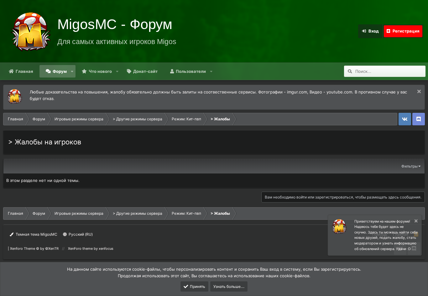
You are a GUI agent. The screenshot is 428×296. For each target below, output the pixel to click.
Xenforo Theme (34, 248)
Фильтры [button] (409, 166)
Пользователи (191, 71)
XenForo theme (80, 248)
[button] (72, 71)
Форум (60, 71)
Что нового (100, 71)
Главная (24, 71)
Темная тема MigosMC (36, 234)
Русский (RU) (80, 234)
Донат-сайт (145, 71)
